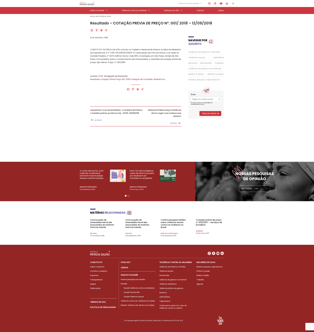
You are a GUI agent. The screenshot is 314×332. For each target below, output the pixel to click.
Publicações (95, 288)
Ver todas (246, 188)
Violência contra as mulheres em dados (138, 301)
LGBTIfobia (218, 58)
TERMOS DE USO (98, 302)
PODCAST (126, 262)
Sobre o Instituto (97, 267)
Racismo (192, 63)
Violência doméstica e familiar (204, 52)
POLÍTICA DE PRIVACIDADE (103, 307)
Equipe (93, 284)
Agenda (199, 284)
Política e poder (216, 74)
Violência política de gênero (171, 288)
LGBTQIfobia (164, 297)
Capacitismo (164, 301)
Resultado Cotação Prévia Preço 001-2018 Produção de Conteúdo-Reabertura (127, 79)
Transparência (96, 279)
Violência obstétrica (168, 284)
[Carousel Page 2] (129, 196)
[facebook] (215, 3)
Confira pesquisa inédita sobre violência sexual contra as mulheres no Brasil (173, 224)
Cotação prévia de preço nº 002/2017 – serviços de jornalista (209, 222)
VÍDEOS (124, 267)
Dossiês (124, 284)
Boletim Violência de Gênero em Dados (137, 305)
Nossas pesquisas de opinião (133, 279)
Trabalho (219, 63)
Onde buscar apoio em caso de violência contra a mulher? (173, 306)
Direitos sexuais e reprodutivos (204, 80)
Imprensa (94, 275)
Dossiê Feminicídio (132, 292)
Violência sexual (196, 58)
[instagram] (209, 3)
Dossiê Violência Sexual (134, 296)
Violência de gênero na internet (204, 69)
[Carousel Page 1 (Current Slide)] (126, 196)
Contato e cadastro (98, 271)
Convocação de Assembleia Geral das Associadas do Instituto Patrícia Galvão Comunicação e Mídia (102, 224)
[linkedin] (227, 3)
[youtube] (221, 3)
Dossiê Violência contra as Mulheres (139, 288)
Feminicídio (206, 63)
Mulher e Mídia (196, 74)
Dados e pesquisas (88, 187)
